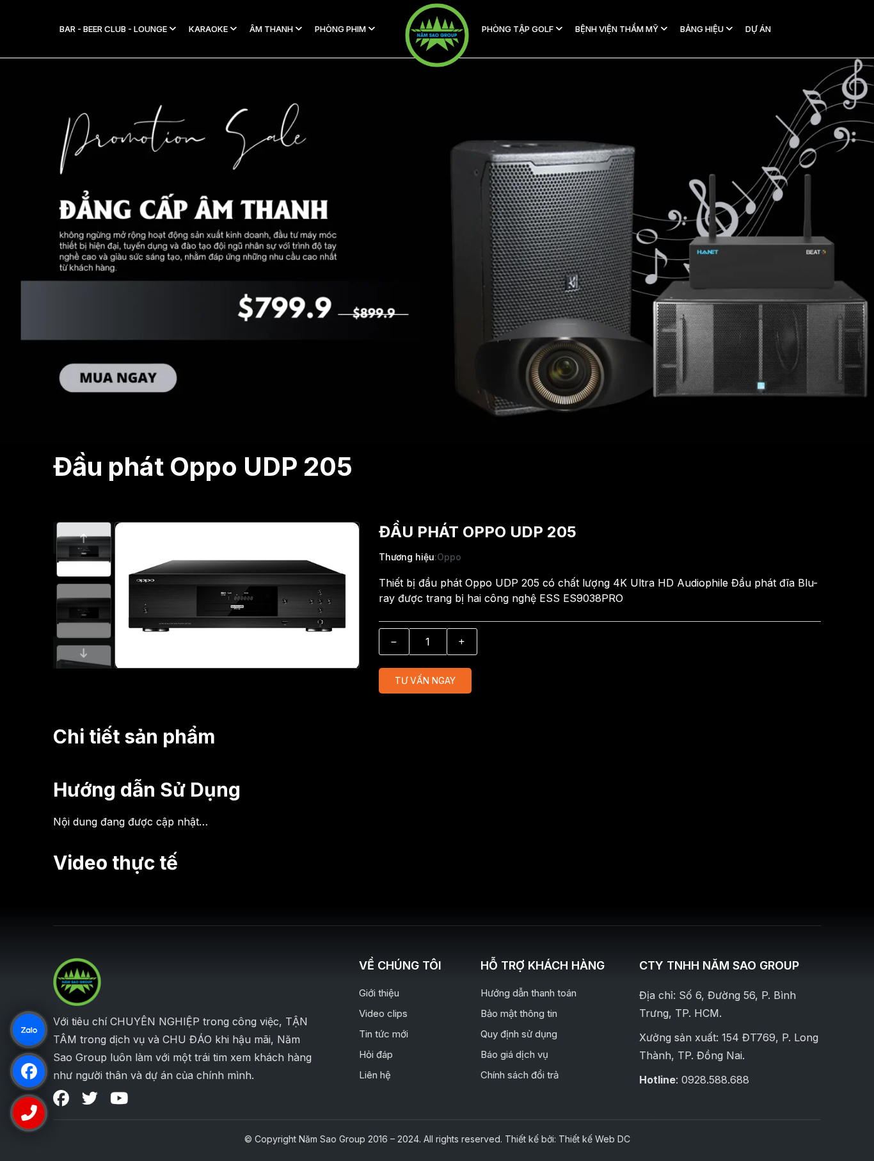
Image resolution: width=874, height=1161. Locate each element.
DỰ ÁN (758, 29)
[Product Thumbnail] (188, 612)
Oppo (449, 556)
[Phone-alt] (28, 1113)
